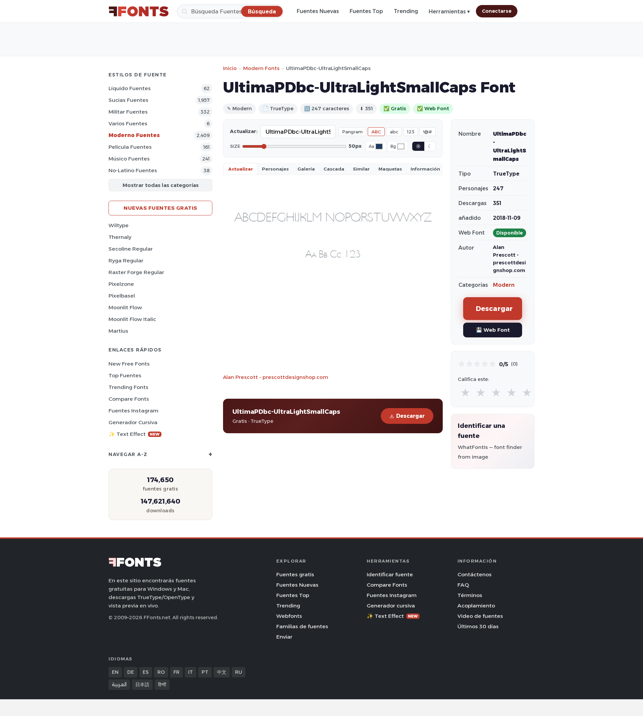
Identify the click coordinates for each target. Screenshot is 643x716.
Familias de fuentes (302, 626)
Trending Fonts (128, 387)
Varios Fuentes (128, 123)
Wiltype (119, 225)
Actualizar (240, 169)
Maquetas (390, 169)
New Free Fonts (129, 364)
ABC (376, 131)
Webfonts (289, 616)
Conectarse (496, 11)
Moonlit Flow (125, 307)
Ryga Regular (126, 260)
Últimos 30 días (478, 626)
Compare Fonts (129, 399)
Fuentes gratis (295, 574)
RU (238, 672)
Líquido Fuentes (130, 88)
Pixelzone (121, 284)
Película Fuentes (130, 147)
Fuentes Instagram (133, 410)
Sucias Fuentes (128, 100)
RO (161, 672)
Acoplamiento (476, 605)
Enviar (284, 637)
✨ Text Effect (134, 434)
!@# (427, 131)
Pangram (352, 131)
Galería (306, 169)
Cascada (334, 169)
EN (115, 672)
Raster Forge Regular (136, 272)
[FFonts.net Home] (139, 11)
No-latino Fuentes (133, 170)
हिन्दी (162, 684)
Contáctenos (474, 574)
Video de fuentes (480, 616)
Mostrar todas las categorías (161, 185)
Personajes (275, 169)
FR (176, 672)
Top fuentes (125, 375)
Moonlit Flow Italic (132, 319)
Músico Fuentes (129, 158)
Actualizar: (244, 131)
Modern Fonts (261, 68)
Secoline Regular (131, 249)
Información (425, 169)
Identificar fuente (390, 574)
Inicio (230, 68)
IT (190, 672)
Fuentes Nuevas (318, 11)
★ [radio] (465, 393)
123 (410, 131)
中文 (221, 672)
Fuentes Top (366, 11)
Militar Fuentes (128, 112)
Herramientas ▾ (449, 11)
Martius (118, 331)
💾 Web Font (493, 330)
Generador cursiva (133, 422)
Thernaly (120, 237)
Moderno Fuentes (134, 135)
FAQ (463, 585)
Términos (469, 595)
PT (205, 672)
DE (130, 672)
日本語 (142, 684)
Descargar (410, 416)
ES (146, 672)
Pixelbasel (122, 295)
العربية (119, 684)
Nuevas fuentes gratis (160, 208)
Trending (406, 11)
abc (394, 131)
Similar (361, 169)
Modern (503, 285)
